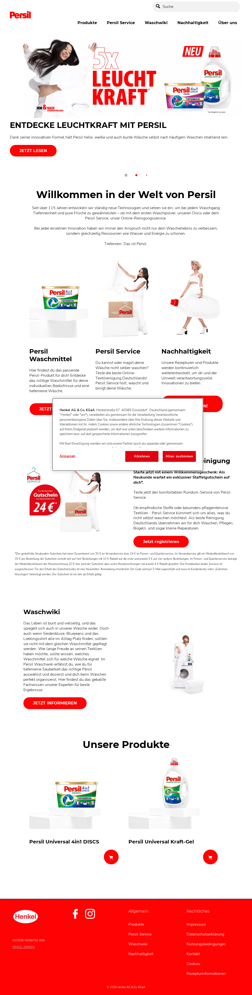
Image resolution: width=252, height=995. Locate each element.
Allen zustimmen (179, 456)
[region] (127, 434)
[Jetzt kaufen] (111, 857)
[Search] (159, 6)
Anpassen (68, 456)
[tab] (136, 175)
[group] (126, 109)
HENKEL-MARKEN (23, 947)
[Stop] (126, 175)
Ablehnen (142, 456)
